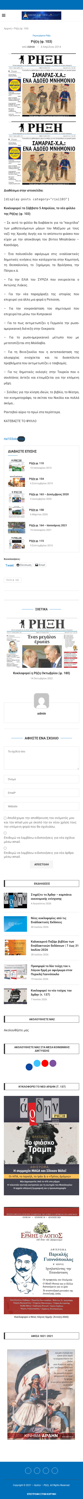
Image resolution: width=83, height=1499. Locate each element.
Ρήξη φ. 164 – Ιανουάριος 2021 (48, 525)
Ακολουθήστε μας (16, 1030)
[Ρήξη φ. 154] (16, 481)
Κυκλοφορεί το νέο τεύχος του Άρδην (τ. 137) (51, 992)
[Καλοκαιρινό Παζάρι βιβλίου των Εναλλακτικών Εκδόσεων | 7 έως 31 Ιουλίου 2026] (15, 947)
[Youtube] (46, 1471)
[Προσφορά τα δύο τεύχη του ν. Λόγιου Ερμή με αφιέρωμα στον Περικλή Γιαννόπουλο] (15, 972)
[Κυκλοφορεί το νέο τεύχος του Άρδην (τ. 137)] (15, 996)
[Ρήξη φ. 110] (16, 465)
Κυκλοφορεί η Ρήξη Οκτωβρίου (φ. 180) (41, 673)
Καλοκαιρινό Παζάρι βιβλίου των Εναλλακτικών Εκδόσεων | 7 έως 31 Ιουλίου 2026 (55, 946)
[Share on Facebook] (38, 595)
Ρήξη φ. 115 (36, 540)
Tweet (9, 565)
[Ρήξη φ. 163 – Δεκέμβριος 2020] (16, 496)
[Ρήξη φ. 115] (16, 543)
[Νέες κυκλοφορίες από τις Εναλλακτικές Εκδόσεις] (15, 924)
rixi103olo (10, 439)
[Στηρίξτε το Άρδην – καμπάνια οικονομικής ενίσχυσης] (15, 900)
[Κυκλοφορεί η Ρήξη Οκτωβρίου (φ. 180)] (41, 642)
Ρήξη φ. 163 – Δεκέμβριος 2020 (49, 494)
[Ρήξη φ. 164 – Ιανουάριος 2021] (16, 527)
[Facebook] (37, 4)
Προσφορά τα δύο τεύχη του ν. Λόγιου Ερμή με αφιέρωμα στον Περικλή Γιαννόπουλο (51, 970)
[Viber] (55, 1471)
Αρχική (8, 28)
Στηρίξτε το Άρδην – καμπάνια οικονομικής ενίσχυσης (51, 896)
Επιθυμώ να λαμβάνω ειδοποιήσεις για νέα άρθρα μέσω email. (39, 855)
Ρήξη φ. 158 (36, 509)
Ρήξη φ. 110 (36, 463)
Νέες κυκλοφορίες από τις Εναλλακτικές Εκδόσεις (48, 920)
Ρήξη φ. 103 (12, 580)
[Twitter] (37, 1471)
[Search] (79, 15)
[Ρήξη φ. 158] (16, 512)
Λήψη (21, 439)
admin (31, 46)
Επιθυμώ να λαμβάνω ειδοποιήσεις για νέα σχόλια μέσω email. (39, 840)
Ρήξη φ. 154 (36, 478)
